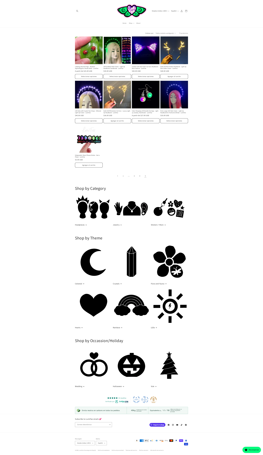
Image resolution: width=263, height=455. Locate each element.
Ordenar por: (149, 33)
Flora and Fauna (157, 283)
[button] (77, 11)
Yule (152, 386)
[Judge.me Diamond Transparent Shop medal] (145, 399)
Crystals (116, 283)
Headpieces (80, 225)
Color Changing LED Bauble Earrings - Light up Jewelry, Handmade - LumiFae (145, 112)
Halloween (117, 386)
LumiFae (81, 450)
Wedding (78, 386)
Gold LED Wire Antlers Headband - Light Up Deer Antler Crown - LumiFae (173, 67)
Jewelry (116, 225)
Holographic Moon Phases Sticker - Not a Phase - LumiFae (87, 156)
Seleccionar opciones (89, 76)
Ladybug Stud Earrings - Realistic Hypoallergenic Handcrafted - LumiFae (86, 67)
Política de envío (143, 450)
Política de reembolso (104, 450)
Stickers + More (157, 225)
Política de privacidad (118, 450)
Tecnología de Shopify (90, 450)
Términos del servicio (131, 450)
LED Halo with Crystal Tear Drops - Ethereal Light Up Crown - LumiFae (88, 112)
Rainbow (116, 327)
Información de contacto (157, 450)
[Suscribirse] (109, 424)
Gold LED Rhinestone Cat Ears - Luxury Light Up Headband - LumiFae (116, 112)
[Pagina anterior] (117, 176)
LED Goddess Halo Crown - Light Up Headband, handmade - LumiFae (114, 67)
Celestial (78, 283)
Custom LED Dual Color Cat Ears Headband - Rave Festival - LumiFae (145, 67)
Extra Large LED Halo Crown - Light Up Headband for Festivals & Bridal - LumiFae (173, 112)
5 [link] (145, 176)
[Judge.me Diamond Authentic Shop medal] (136, 399)
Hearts (77, 327)
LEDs (153, 327)
